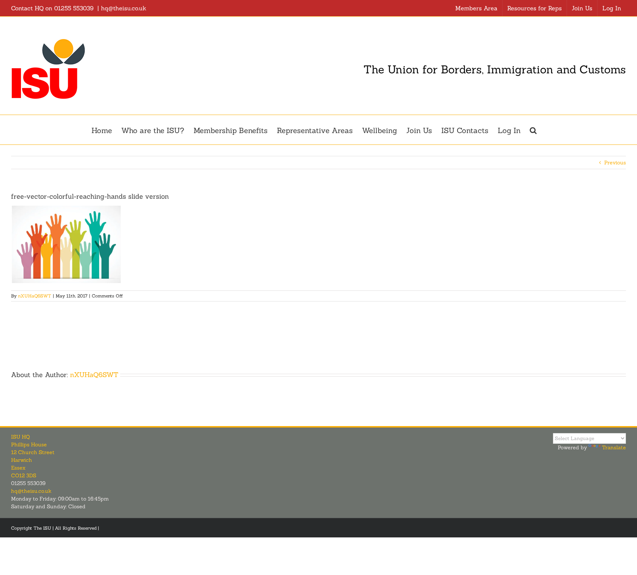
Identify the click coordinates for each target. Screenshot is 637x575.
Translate (614, 447)
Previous (615, 162)
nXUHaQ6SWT (34, 296)
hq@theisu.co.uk (123, 8)
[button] (533, 129)
